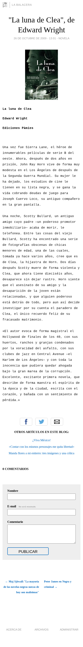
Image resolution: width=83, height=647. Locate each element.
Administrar (69, 629)
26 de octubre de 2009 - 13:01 (35, 38)
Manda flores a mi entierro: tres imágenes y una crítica (41, 453)
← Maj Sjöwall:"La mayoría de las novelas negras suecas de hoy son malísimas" (21, 587)
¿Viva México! (41, 440)
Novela (63, 38)
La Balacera (22, 4)
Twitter (41, 422)
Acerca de (13, 629)
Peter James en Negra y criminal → (57, 584)
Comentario (15, 521)
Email (57, 422)
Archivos (41, 629)
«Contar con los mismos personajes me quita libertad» (41, 446)
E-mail (21, 506)
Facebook (26, 422)
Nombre (12, 490)
